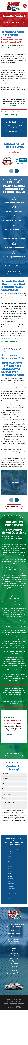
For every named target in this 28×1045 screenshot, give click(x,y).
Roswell (10, 891)
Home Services (14, 963)
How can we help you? (8, 802)
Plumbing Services (14, 961)
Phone (4, 783)
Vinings (10, 898)
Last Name (5, 778)
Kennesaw (11, 883)
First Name (5, 773)
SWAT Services (7, 45)
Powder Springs (12, 888)
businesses (22, 48)
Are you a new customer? (9, 798)
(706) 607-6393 (11, 103)
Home (14, 950)
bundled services (12, 85)
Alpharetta (11, 859)
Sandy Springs (12, 893)
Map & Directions (14, 943)
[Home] (13, 6)
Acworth (10, 856)
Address (4, 793)
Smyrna (10, 896)
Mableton (10, 886)
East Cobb (11, 878)
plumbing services (8, 445)
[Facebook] (17, 973)
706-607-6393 (14, 933)
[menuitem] (6, 1003)
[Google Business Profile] (7, 973)
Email (3, 788)
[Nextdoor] (20, 973)
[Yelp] (14, 973)
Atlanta (10, 861)
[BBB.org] (11, 973)
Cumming (10, 871)
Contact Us (14, 966)
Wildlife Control (14, 958)
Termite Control (14, 956)
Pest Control (14, 953)
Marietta (10, 851)
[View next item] (17, 171)
